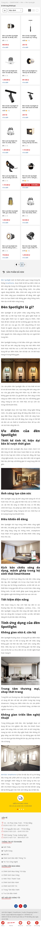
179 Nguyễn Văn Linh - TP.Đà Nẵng (17, 829)
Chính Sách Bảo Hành (11, 882)
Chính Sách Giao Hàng (11, 875)
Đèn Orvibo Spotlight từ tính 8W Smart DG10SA (10, 106)
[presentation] (18, 809)
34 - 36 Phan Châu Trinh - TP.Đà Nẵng (18, 823)
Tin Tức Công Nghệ (10, 862)
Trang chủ (4, 2)
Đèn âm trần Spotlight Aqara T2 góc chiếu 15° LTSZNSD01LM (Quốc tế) (30, 247)
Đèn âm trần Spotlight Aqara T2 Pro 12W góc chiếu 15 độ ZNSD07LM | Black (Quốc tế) (30, 176)
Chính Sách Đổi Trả (10, 886)
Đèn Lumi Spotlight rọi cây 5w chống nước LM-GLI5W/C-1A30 (10, 176)
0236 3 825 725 (10, 825)
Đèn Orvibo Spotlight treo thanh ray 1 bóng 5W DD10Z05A (29, 36)
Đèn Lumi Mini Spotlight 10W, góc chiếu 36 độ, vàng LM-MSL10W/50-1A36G (10, 212)
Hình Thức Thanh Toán (11, 879)
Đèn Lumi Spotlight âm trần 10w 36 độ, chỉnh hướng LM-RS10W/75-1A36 (29, 212)
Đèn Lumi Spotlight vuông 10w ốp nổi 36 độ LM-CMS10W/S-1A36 (30, 141)
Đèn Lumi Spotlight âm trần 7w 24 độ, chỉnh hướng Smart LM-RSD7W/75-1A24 (9, 141)
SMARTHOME (14, 2)
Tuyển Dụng (7, 851)
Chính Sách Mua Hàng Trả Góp (14, 871)
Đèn (22, 2)
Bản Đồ (6, 854)
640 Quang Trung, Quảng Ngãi (15, 835)
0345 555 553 (23, 831)
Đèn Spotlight (6, 280)
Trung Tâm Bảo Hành (11, 890)
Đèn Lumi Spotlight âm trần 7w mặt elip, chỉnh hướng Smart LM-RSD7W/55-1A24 (9, 71)
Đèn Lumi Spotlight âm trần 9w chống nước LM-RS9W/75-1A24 (10, 247)
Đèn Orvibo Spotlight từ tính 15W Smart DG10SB (30, 106)
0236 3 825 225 (10, 831)
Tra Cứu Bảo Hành (10, 893)
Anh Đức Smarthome (8, 775)
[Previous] (16, 264)
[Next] (24, 264)
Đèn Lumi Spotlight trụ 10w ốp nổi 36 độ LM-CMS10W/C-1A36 (29, 71)
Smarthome (10, 283)
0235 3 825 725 (10, 837)
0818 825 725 (23, 837)
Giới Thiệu (7, 847)
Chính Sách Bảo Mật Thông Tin (14, 858)
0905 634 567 (23, 825)
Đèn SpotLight (30, 2)
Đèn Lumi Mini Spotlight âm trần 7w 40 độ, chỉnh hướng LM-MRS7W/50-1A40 (10, 36)
